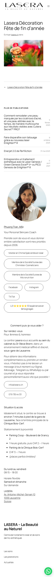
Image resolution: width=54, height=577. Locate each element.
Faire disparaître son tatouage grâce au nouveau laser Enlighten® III (20, 140)
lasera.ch (15, 34)
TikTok (12, 296)
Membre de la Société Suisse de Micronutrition (27, 276)
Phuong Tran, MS (13, 227)
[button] (48, 571)
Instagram (34, 287)
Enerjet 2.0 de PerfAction (18, 151)
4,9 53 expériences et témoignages (27, 307)
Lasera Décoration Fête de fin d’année (24, 87)
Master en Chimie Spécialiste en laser (26, 252)
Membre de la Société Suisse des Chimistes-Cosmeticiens (27, 264)
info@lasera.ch (16, 384)
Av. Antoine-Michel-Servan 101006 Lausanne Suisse (19, 498)
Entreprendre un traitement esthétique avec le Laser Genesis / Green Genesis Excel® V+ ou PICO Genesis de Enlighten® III (23, 163)
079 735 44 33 (15, 394)
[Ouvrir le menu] (48, 6)
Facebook (13, 287)
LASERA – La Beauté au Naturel (21, 526)
